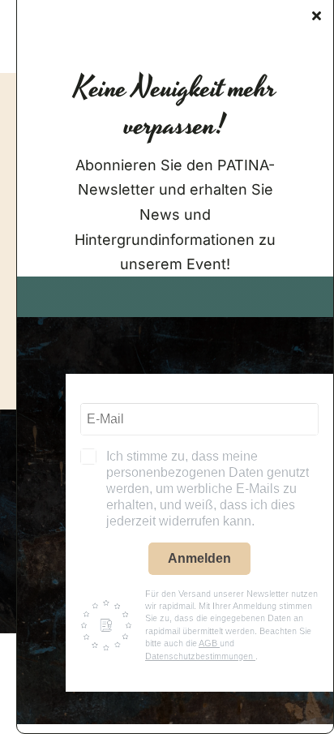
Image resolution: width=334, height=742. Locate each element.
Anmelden (199, 558)
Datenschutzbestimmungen (200, 656)
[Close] (316, 15)
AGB (209, 643)
